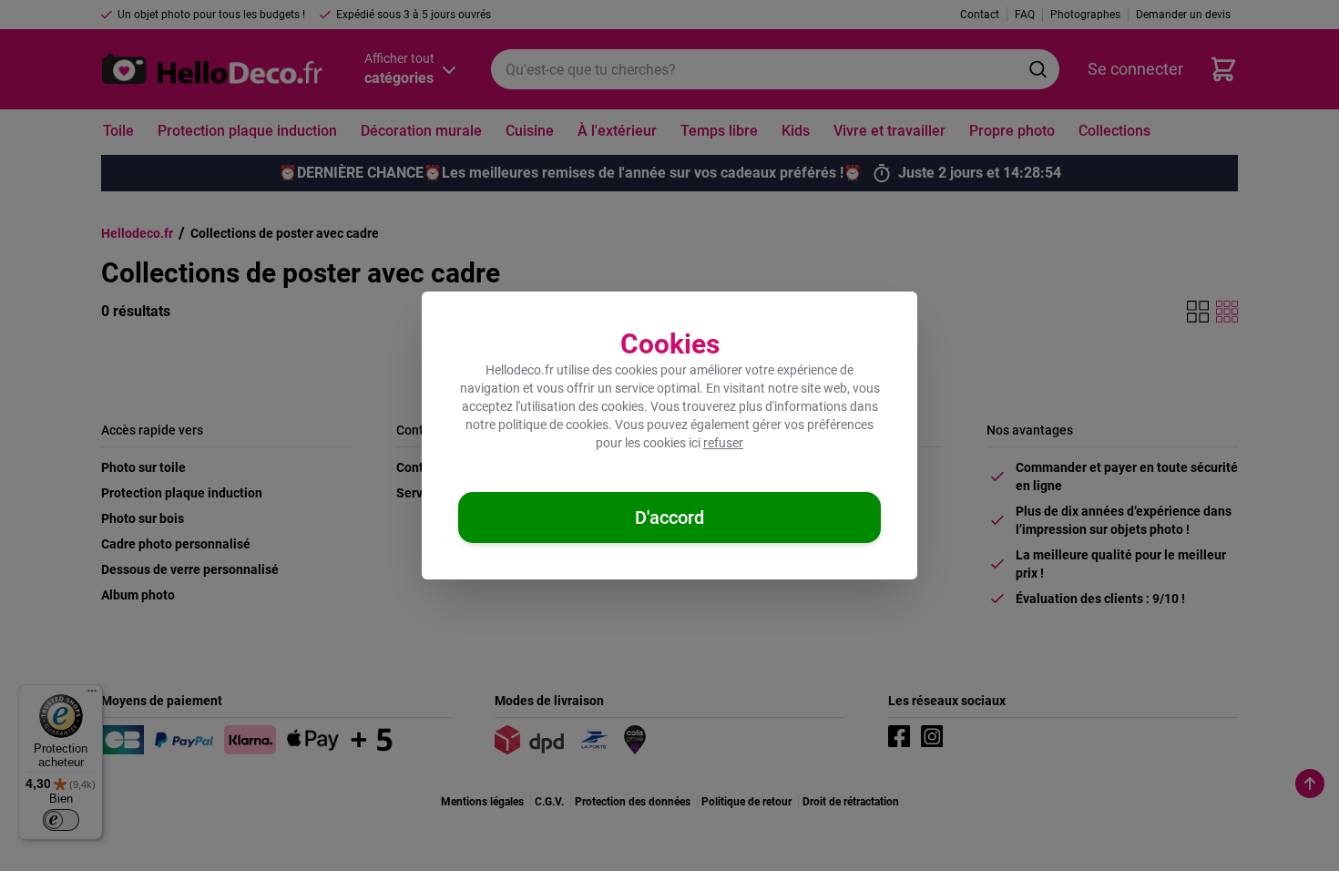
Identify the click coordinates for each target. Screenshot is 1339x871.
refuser (723, 443)
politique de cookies (553, 424)
